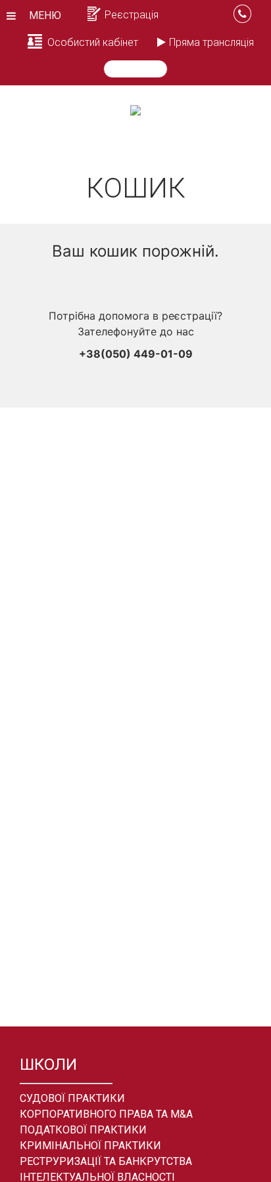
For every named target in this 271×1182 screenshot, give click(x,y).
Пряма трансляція (211, 42)
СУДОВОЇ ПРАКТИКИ (72, 1098)
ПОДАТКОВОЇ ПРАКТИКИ (83, 1130)
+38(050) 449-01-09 (136, 353)
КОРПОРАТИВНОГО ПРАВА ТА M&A (106, 1114)
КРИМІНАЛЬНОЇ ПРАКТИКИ (90, 1145)
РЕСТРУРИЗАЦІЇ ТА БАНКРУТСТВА (106, 1161)
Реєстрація (132, 15)
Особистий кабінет (92, 42)
